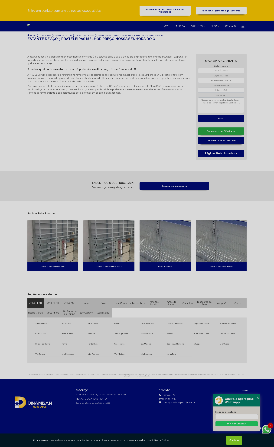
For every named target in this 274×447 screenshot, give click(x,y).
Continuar (234, 440)
